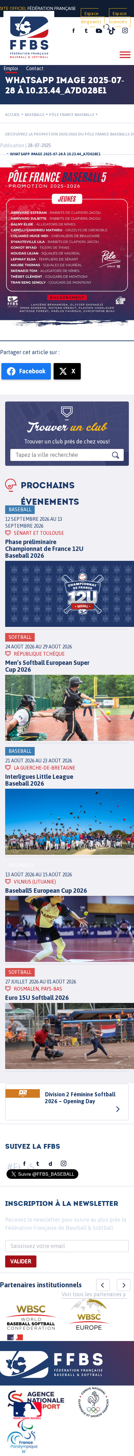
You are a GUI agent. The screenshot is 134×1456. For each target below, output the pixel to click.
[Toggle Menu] (125, 54)
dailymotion (50, 1163)
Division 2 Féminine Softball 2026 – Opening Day (80, 1097)
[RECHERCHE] (106, 27)
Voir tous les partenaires (92, 1294)
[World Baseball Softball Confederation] (31, 1318)
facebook (73, 30)
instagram (125, 30)
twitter (86, 30)
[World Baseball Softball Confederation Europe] (89, 1315)
